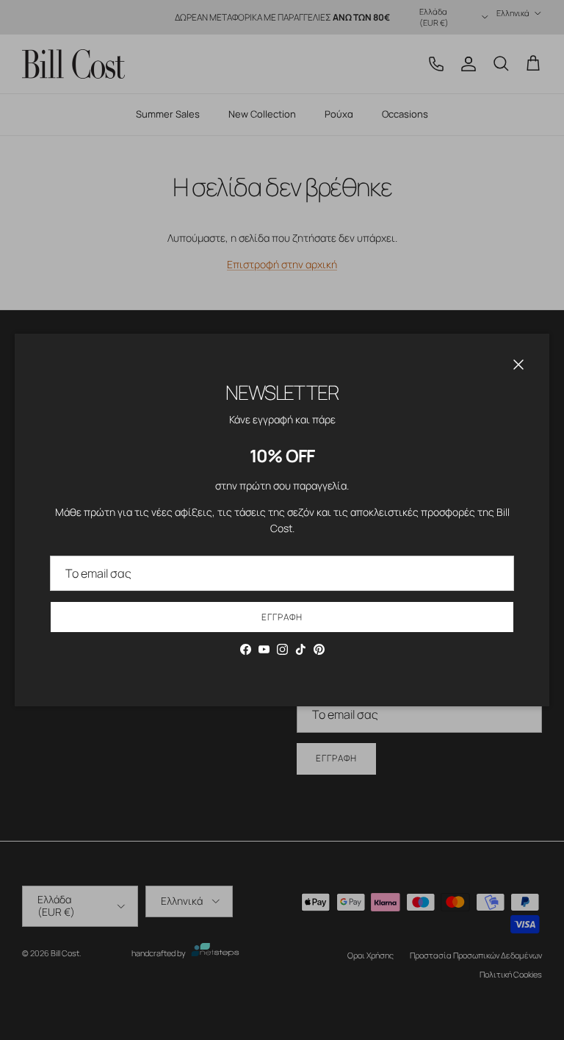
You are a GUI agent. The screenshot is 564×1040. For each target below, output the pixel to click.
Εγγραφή (282, 617)
